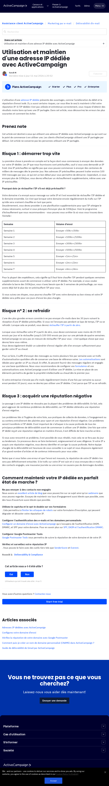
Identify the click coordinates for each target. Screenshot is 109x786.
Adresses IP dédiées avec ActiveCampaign (24, 627)
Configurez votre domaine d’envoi (19, 632)
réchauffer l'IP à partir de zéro (64, 325)
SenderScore (60, 547)
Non (27, 574)
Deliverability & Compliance (28, 554)
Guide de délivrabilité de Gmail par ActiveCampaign (28, 648)
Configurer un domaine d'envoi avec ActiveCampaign (29, 523)
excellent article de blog (30, 493)
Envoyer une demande (54, 700)
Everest (74, 547)
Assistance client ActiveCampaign (22, 23)
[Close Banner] (105, 772)
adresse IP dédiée (30, 99)
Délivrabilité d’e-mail (88, 23)
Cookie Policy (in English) (67, 774)
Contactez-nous (43, 593)
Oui (11, 574)
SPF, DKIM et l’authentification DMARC (83, 527)
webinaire (93, 493)
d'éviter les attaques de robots (37, 510)
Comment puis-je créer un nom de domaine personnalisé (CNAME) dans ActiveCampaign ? (48, 642)
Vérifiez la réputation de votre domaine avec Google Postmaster (35, 637)
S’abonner (97, 73)
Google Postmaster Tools (15, 537)
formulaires (81, 366)
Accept (53, 780)
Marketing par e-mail (59, 23)
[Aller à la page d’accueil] (15, 6)
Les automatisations (89, 359)
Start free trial (54, 601)
